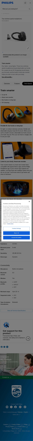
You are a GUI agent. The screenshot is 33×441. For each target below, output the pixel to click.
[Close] (29, 201)
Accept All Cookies (16, 237)
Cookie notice (10, 223)
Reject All (16, 233)
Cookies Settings (16, 228)
